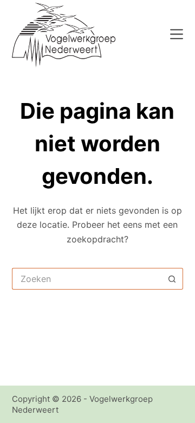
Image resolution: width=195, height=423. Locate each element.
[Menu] (176, 34)
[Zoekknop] (172, 279)
